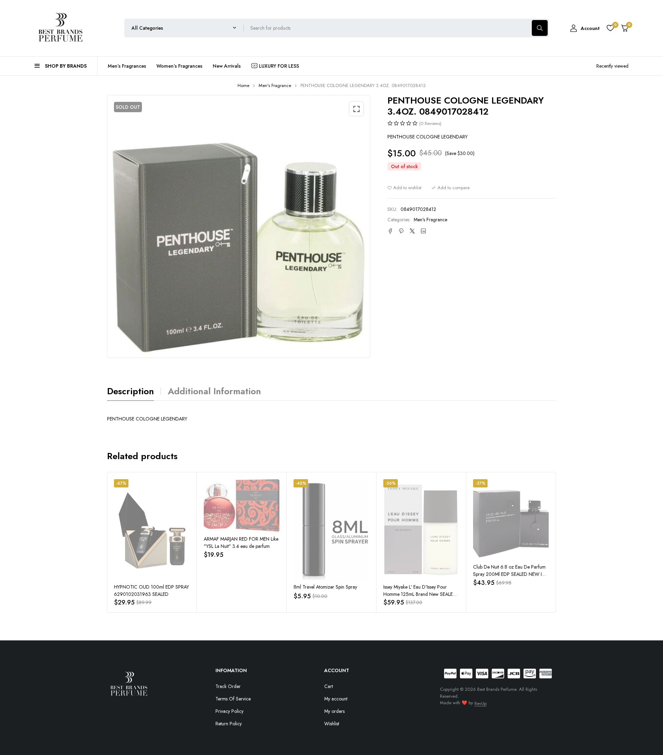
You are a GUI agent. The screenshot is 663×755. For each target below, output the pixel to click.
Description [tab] (130, 391)
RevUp (480, 703)
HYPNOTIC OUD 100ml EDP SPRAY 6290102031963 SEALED (151, 590)
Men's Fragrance (275, 85)
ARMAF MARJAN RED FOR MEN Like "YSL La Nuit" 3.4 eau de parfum (241, 542)
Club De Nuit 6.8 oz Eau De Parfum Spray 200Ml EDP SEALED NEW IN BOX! (509, 574)
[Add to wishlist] (404, 188)
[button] (356, 109)
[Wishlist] (610, 28)
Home (243, 85)
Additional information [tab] (214, 391)
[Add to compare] (451, 188)
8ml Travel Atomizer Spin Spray (325, 586)
